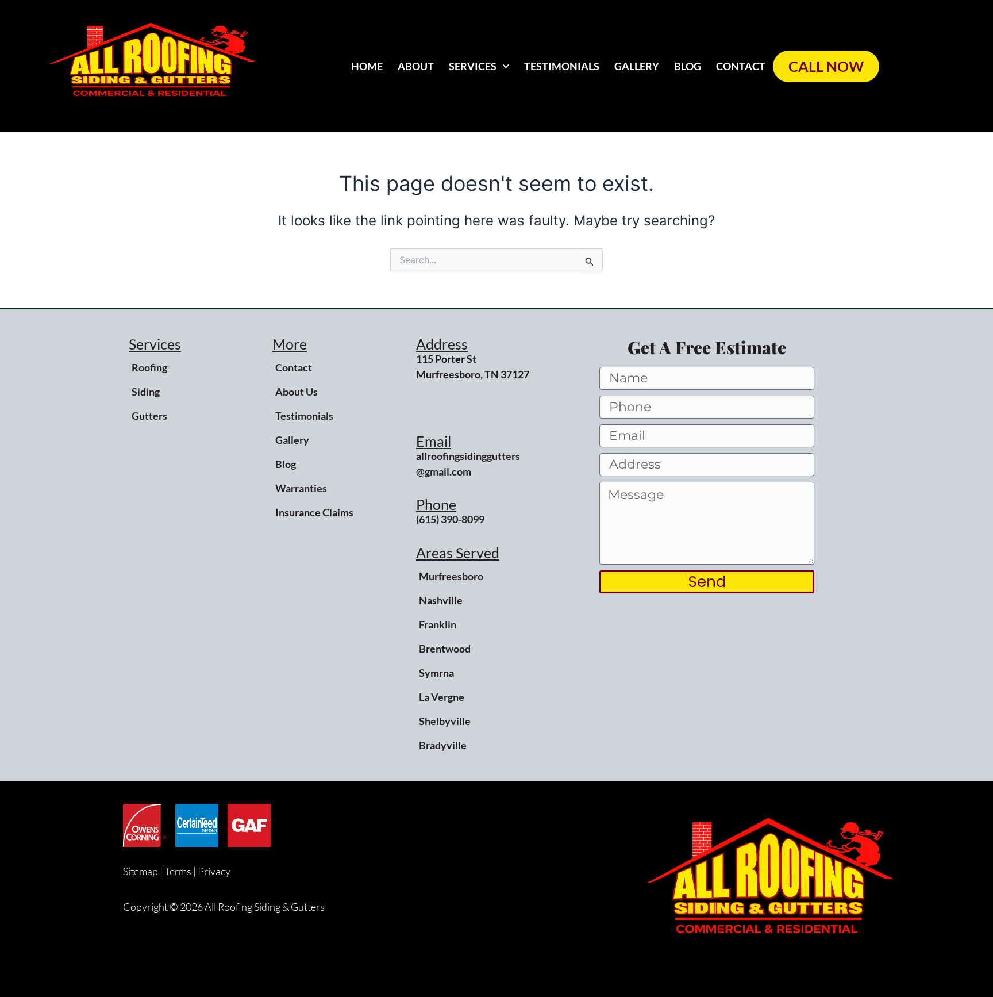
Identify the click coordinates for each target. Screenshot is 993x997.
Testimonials (561, 66)
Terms (177, 871)
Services (472, 66)
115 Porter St (446, 358)
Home (367, 66)
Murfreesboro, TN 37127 (472, 374)
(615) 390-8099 (450, 519)
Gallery (636, 66)
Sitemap (140, 871)
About (416, 66)
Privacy (214, 871)
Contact (740, 66)
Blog (687, 66)
